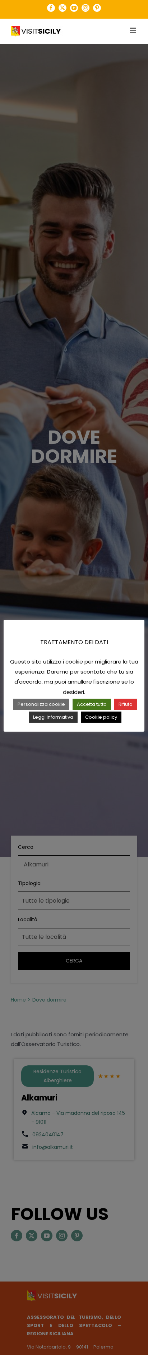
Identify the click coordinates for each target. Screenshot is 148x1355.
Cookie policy (101, 717)
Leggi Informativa (53, 717)
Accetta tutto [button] (92, 704)
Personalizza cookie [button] (41, 704)
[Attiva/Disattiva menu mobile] (133, 30)
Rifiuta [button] (126, 704)
